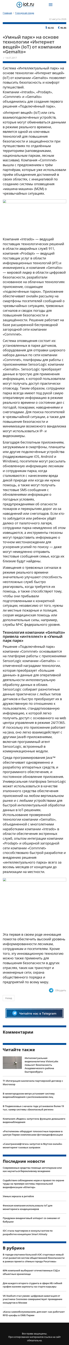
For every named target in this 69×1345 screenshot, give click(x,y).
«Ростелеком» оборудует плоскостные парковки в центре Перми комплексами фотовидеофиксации (33, 1133)
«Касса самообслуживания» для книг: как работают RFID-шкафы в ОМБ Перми (34, 1313)
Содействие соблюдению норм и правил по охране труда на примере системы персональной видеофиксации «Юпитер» (33, 1184)
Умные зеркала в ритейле (18, 1196)
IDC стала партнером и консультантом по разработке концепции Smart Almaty (28, 1232)
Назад (8, 998)
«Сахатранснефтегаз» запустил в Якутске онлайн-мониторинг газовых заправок (32, 1145)
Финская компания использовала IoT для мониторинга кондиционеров (27, 1207)
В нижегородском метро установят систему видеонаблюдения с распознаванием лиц (29, 1095)
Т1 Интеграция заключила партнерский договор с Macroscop (33, 1082)
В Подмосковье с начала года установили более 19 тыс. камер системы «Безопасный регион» (33, 1107)
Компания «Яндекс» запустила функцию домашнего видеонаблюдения (34, 1120)
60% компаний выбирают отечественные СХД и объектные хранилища (31, 1272)
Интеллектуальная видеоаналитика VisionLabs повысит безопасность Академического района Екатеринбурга (41, 1064)
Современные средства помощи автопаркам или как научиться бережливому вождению (32, 1169)
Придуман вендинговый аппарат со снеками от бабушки (31, 1219)
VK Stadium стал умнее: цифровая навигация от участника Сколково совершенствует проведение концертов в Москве (32, 1299)
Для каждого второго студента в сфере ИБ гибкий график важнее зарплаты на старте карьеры (32, 1285)
